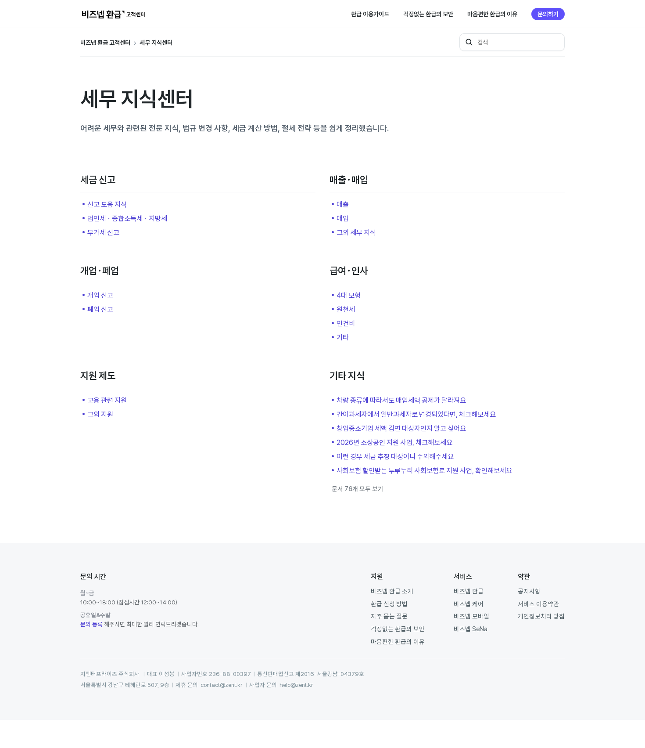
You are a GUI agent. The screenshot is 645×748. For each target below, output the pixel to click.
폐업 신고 (100, 309)
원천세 (346, 309)
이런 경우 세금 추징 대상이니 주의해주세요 (395, 456)
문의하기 (548, 14)
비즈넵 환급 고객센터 (105, 42)
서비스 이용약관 (538, 603)
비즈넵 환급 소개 (392, 591)
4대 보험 (349, 295)
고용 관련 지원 (107, 400)
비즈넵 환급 (469, 591)
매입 (343, 218)
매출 (343, 204)
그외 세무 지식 (356, 232)
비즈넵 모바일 (471, 616)
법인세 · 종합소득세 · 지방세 (127, 218)
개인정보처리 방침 (541, 616)
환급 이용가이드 (370, 14)
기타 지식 (347, 376)
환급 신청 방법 (389, 603)
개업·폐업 (99, 271)
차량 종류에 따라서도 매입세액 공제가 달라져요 (401, 400)
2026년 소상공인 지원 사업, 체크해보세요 (394, 442)
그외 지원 (100, 414)
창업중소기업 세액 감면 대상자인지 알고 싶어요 (401, 428)
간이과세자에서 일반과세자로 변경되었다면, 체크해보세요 (416, 414)
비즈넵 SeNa (470, 628)
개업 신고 (100, 295)
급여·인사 (349, 271)
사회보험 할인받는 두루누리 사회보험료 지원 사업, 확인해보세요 (424, 470)
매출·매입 (349, 180)
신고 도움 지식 (107, 204)
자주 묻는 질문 (389, 616)
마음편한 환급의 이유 (492, 14)
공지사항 (529, 591)
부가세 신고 (103, 232)
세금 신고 (97, 180)
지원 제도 (97, 376)
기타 (343, 337)
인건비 (346, 323)
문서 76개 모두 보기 (357, 488)
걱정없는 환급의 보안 (428, 14)
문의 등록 (91, 624)
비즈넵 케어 (469, 603)
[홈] (113, 14)
